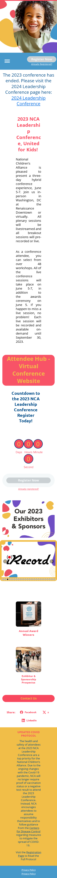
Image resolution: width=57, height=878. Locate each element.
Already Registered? (41, 64)
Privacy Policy (29, 869)
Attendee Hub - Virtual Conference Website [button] (28, 370)
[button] (6, 60)
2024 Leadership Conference (28, 100)
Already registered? (28, 489)
